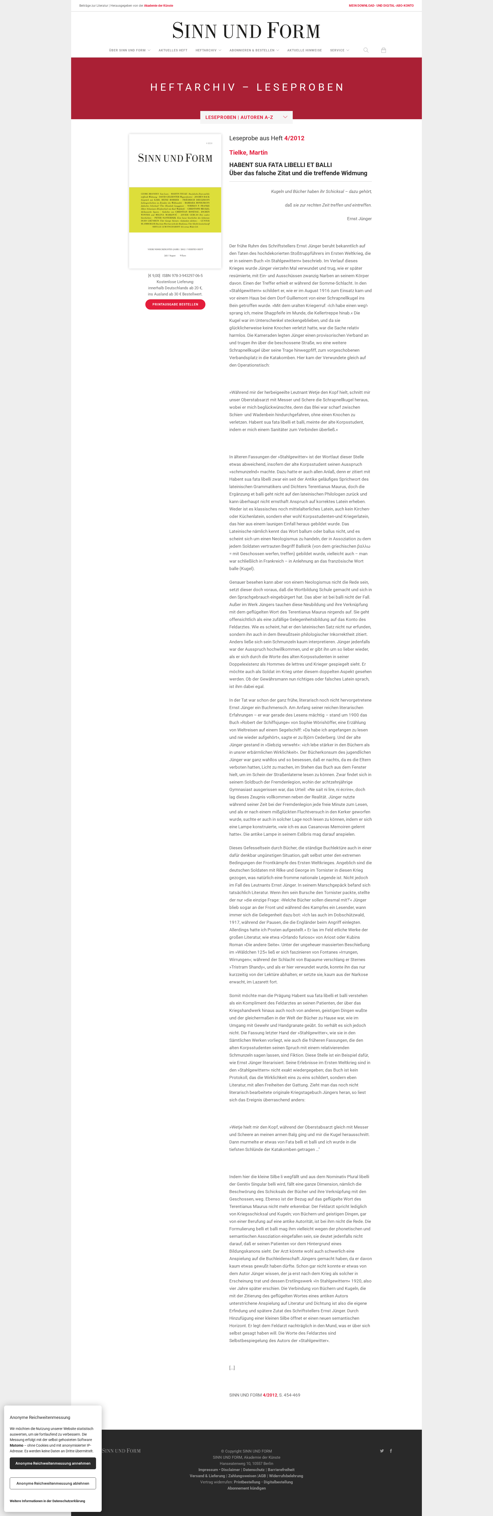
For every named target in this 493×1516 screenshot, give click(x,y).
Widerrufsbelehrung (286, 1476)
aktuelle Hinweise (304, 50)
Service (337, 50)
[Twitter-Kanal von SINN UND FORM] (382, 1451)
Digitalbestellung (278, 1482)
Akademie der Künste (158, 5)
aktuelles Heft (173, 50)
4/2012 (294, 138)
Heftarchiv (206, 50)
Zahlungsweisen (242, 1476)
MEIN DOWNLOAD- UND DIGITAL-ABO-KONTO (381, 5)
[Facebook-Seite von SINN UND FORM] (391, 1451)
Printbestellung (247, 1482)
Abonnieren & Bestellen (252, 50)
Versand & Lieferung (207, 1476)
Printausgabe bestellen (175, 304)
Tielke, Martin (248, 152)
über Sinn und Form (127, 50)
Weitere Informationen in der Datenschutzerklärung (47, 1501)
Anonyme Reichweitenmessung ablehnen (52, 1483)
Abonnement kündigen (246, 1488)
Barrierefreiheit (281, 1469)
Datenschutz (254, 1469)
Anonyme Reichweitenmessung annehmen (53, 1463)
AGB (262, 1476)
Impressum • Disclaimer (219, 1469)
